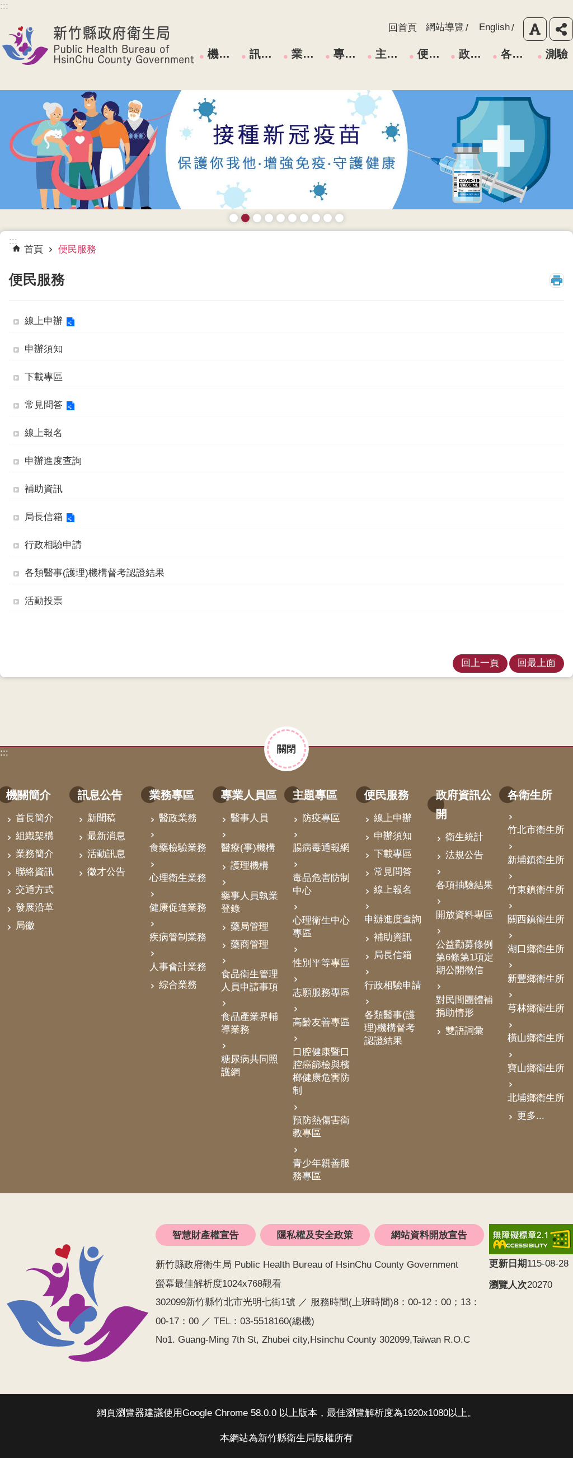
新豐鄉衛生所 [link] (536, 978)
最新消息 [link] (106, 836)
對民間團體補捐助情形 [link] (464, 1006)
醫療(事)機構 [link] (248, 847)
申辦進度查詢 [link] (53, 461)
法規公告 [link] (464, 855)
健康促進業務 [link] (177, 907)
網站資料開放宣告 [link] (429, 1235)
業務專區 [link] (307, 54)
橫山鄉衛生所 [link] (536, 1038)
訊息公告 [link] (265, 54)
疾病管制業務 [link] (177, 937)
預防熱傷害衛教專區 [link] (321, 1126)
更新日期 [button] (508, 1263)
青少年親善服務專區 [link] (321, 1170)
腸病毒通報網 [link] (321, 847)
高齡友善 (280, 218)
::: (4, 752)
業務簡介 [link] (35, 853)
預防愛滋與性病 (257, 218)
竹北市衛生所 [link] (536, 829)
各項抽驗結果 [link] (464, 885)
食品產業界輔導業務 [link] (249, 1023)
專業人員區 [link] (349, 54)
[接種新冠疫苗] (286, 149)
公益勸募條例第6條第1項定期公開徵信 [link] (465, 957)
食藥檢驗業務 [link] (177, 847)
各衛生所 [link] (516, 54)
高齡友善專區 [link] (321, 1022)
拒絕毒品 (304, 218)
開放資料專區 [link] (464, 915)
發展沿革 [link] (35, 907)
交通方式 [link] (35, 889)
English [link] (494, 27)
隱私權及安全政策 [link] (315, 1235)
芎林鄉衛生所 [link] (536, 1008)
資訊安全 (292, 218)
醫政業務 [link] (178, 818)
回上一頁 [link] (480, 663)
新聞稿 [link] (101, 818)
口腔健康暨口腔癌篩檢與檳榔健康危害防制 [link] (321, 1071)
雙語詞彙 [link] (464, 1030)
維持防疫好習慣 (316, 218)
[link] (531, 1239)
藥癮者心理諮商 (233, 218)
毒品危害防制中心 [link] (321, 884)
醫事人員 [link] (250, 818)
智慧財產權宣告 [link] (205, 1235)
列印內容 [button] (556, 280)
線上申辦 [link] (44, 321)
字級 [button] (535, 29)
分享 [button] (561, 29)
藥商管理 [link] (250, 944)
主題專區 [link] (390, 54)
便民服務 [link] (432, 54)
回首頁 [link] (402, 27)
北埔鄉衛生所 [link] (536, 1098)
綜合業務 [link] (178, 984)
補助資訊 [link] (44, 489)
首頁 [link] (33, 249)
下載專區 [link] (44, 377)
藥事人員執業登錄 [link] (249, 902)
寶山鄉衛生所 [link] (536, 1068)
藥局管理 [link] (250, 926)
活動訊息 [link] (106, 853)
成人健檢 (327, 218)
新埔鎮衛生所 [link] (536, 860)
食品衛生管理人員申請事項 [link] (249, 980)
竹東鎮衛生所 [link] (536, 889)
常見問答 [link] (44, 405)
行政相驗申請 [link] (53, 545)
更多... (530, 1115)
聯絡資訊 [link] (35, 871)
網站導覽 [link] (445, 27)
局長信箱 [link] (44, 517)
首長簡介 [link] (35, 818)
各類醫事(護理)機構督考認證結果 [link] (95, 573)
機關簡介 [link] (223, 54)
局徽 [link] (25, 925)
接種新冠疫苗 (245, 218)
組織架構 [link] (35, 836)
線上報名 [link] (44, 433)
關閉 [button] (286, 748)
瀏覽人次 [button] (508, 1284)
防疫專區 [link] (321, 818)
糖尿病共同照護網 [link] (249, 1065)
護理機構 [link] (250, 865)
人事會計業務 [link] (177, 967)
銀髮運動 (339, 218)
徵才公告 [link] (106, 871)
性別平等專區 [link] (321, 963)
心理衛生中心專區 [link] (321, 927)
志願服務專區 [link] (321, 992)
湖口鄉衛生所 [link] (536, 949)
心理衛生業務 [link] (177, 878)
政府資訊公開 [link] (474, 54)
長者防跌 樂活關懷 (269, 218)
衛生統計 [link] (464, 837)
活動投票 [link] (44, 601)
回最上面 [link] (537, 663)
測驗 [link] (557, 54)
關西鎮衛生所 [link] (536, 919)
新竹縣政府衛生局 (98, 45)
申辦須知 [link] (44, 349)
